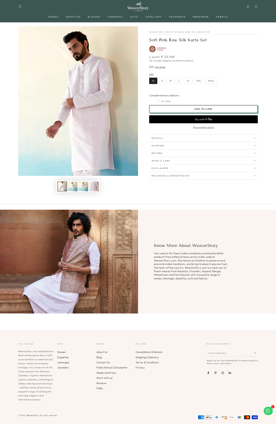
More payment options (203, 127)
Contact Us (103, 362)
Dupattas (63, 357)
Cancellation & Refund (149, 352)
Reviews (101, 383)
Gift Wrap (166, 101)
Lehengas (63, 362)
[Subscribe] (256, 352)
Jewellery (63, 367)
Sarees (61, 352)
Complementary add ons (164, 95)
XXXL (211, 80)
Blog (99, 357)
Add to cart (203, 109)
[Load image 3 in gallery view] (83, 186)
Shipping (166, 60)
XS (153, 80)
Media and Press (106, 372)
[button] (20, 6)
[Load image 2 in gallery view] (73, 186)
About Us (101, 352)
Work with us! (104, 377)
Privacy (140, 367)
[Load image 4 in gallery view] (94, 186)
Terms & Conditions (147, 362)
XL (188, 80)
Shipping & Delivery (147, 357)
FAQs (99, 388)
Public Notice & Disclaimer (112, 367)
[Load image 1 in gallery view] (62, 186)
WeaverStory (32, 415)
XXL (198, 80)
